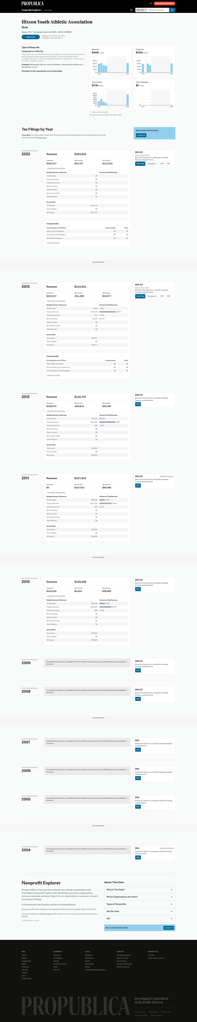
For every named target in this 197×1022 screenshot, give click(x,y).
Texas (87, 967)
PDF (162, 164)
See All (56, 970)
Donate (151, 955)
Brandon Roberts (68, 904)
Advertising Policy (141, 1015)
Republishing (153, 1012)
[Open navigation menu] (151, 3)
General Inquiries (124, 955)
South (87, 961)
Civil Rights (58, 958)
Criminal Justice (60, 964)
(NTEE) (34, 67)
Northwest (89, 958)
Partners (25, 967)
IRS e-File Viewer (46, 914)
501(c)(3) (39, 51)
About (24, 955)
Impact (24, 958)
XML (168, 164)
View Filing (140, 164)
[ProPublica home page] (76, 1006)
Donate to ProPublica (165, 3)
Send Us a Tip (122, 958)
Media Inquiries (123, 967)
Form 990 (26, 135)
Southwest (89, 964)
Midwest (88, 955)
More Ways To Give (156, 958)
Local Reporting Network (95, 970)
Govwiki (24, 916)
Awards (25, 970)
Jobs (24, 976)
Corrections (122, 961)
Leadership (26, 961)
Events (24, 973)
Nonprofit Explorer (31, 10)
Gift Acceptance (157, 1015)
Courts (56, 961)
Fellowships (27, 978)
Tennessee (48, 10)
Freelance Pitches (124, 964)
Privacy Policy (166, 1012)
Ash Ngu (53, 904)
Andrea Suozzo (30, 904)
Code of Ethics (140, 1012)
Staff (24, 964)
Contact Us (141, 135)
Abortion (57, 955)
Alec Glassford (43, 904)
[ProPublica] (33, 3)
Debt (55, 967)
